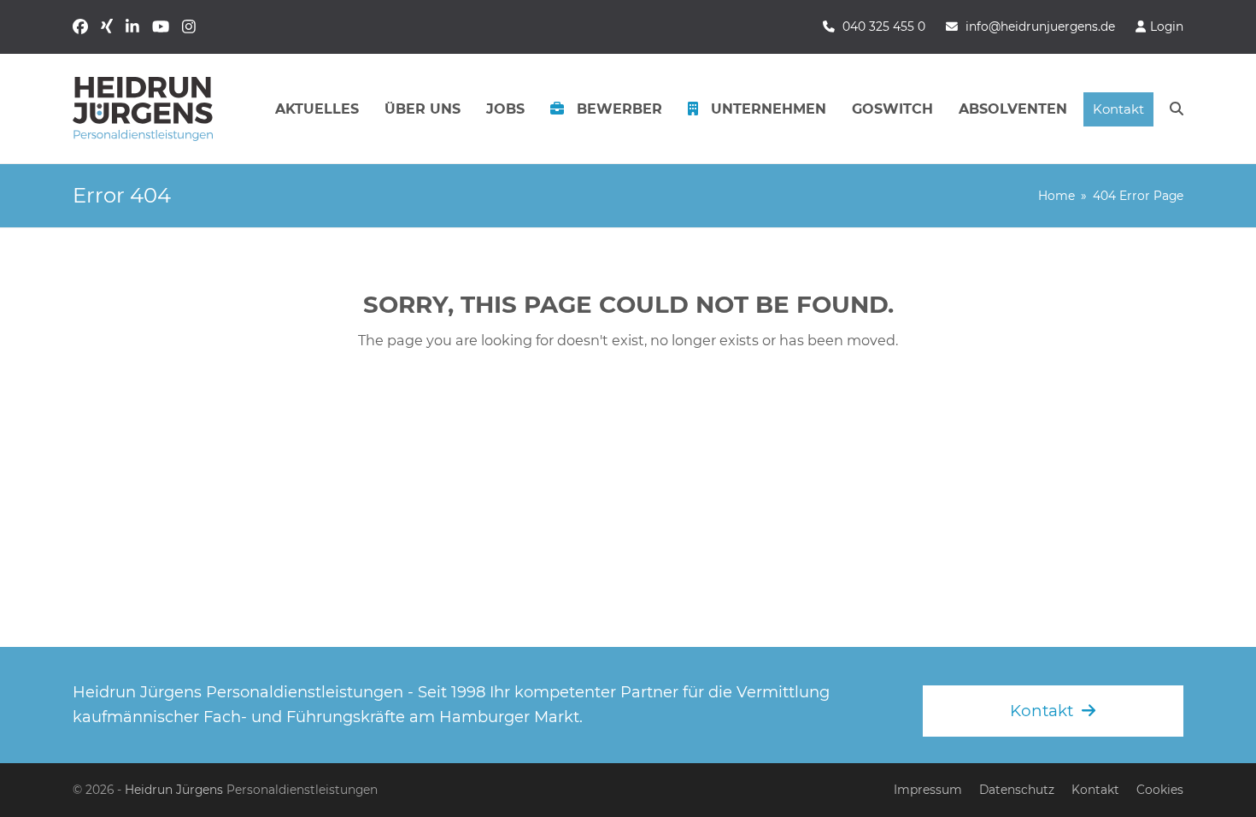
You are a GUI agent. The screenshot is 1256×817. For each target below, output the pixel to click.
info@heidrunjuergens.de (1040, 26)
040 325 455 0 (883, 26)
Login (1166, 26)
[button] (1176, 109)
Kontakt (1095, 789)
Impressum (928, 789)
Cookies (1159, 789)
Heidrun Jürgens (174, 789)
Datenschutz (1016, 789)
